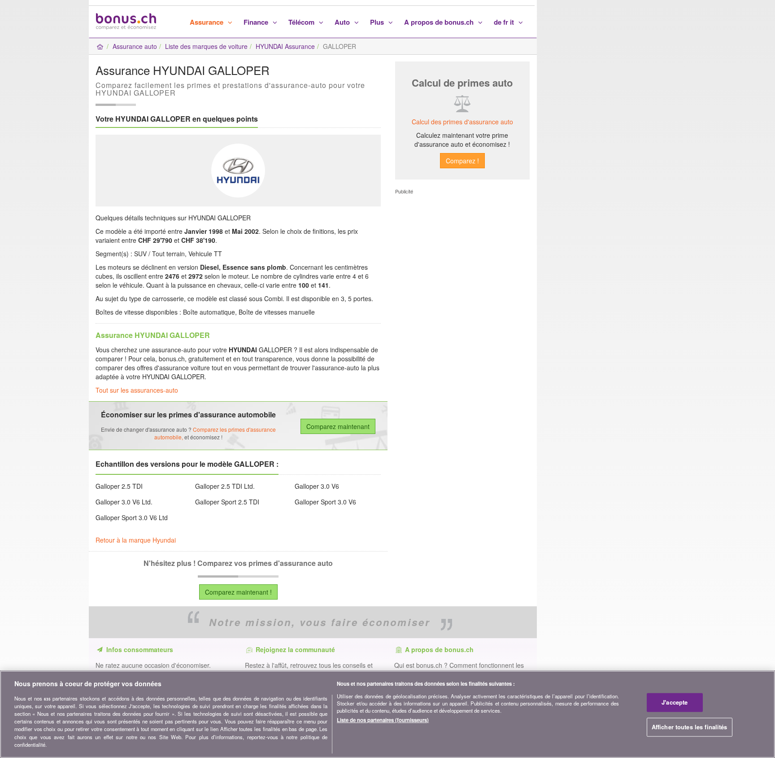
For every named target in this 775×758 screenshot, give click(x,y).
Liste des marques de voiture (206, 46)
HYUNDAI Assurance (285, 46)
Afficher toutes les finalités (689, 727)
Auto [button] (343, 22)
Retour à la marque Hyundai (136, 539)
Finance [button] (257, 22)
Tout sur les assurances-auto (137, 390)
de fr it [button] (505, 22)
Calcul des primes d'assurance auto (462, 121)
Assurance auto (135, 46)
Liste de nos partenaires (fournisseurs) (383, 719)
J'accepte (675, 702)
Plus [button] (378, 22)
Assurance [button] (207, 22)
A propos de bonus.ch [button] (439, 22)
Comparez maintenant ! (238, 591)
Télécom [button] (302, 22)
